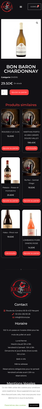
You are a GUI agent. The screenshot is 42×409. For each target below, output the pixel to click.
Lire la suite (31, 148)
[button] (21, 7)
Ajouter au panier (19, 92)
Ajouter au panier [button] (10, 148)
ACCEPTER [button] (34, 405)
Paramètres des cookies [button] (15, 405)
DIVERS (14, 77)
